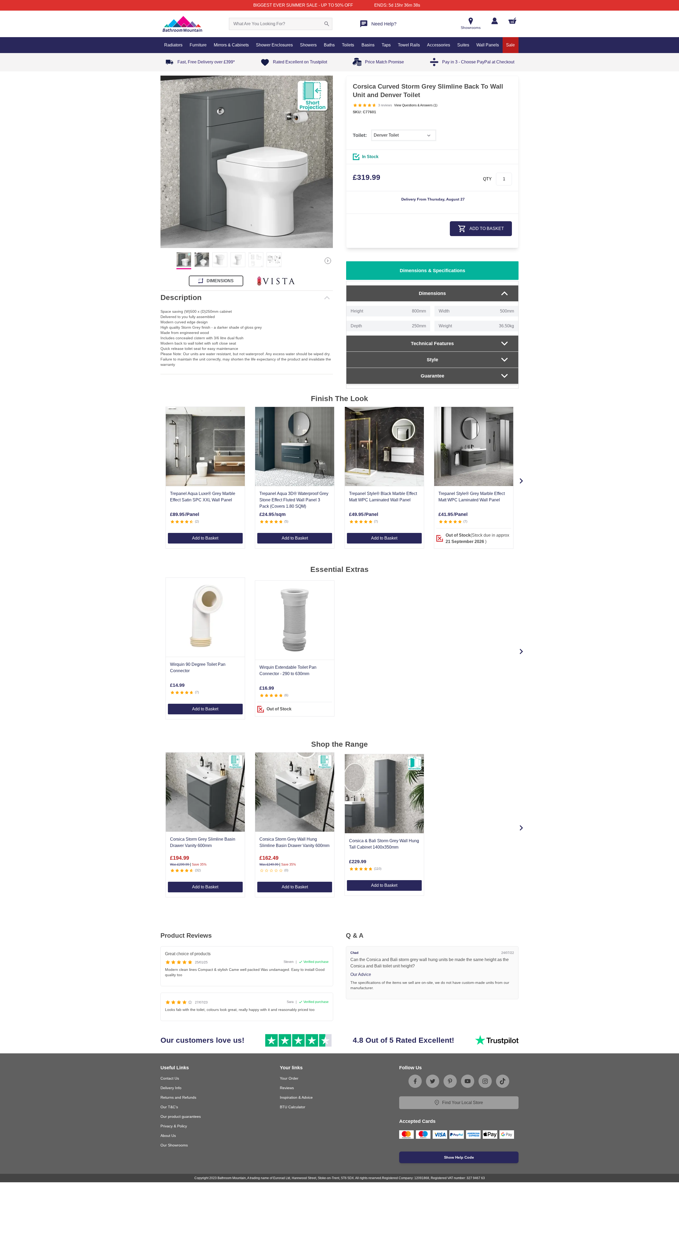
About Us (168, 1135)
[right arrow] (328, 261)
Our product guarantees (180, 1116)
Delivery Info (170, 1088)
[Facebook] (415, 1081)
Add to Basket (205, 538)
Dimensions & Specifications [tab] (432, 270)
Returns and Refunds (178, 1097)
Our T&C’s (169, 1107)
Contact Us (169, 1078)
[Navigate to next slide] (521, 481)
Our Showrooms (174, 1145)
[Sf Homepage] (182, 24)
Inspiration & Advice (296, 1097)
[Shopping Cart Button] (512, 21)
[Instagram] (485, 1081)
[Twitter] (432, 1081)
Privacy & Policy (173, 1126)
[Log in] (494, 21)
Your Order (289, 1078)
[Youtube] (467, 1081)
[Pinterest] (450, 1081)
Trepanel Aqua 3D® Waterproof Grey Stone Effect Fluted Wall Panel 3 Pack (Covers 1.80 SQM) (293, 500)
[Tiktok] (502, 1081)
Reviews (287, 1088)
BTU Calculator (292, 1107)
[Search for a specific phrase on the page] (327, 24)
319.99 (366, 177)
